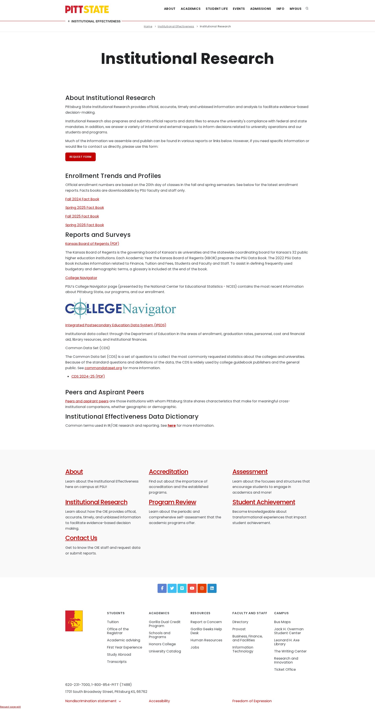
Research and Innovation (286, 660)
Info (280, 9)
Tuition (113, 621)
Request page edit (10, 706)
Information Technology (242, 649)
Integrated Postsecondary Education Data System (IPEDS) (115, 325)
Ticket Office (285, 669)
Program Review (172, 502)
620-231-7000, (77, 684)
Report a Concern (206, 621)
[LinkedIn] (212, 588)
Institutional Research (96, 502)
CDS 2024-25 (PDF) (88, 376)
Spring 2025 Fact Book (84, 207)
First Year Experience (124, 647)
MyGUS (296, 9)
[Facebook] (162, 588)
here (172, 425)
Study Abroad (119, 654)
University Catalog (165, 651)
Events (239, 9)
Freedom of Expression (252, 700)
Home (148, 26)
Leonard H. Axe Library (286, 642)
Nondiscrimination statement (91, 700)
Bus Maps (282, 621)
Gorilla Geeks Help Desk (206, 631)
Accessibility (159, 700)
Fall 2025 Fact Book (82, 216)
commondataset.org (103, 367)
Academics (191, 9)
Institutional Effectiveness (95, 21)
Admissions (260, 9)
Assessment (250, 471)
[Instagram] (202, 588)
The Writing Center (290, 651)
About (170, 9)
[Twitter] (172, 588)
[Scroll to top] (365, 702)
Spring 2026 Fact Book (84, 224)
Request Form (80, 157)
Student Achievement (263, 502)
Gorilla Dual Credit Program (165, 623)
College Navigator (81, 277)
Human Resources (206, 640)
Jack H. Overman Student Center (289, 631)
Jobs (195, 647)
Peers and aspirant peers (87, 401)
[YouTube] (192, 588)
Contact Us (81, 538)
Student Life (217, 9)
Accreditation (168, 471)
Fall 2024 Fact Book (82, 199)
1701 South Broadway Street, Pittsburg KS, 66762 (106, 691)
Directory (240, 621)
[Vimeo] (182, 588)
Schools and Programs (159, 634)
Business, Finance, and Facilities (247, 638)
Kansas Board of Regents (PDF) (92, 243)
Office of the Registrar (118, 631)
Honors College (162, 644)
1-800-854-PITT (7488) (111, 684)
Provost (239, 629)
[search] (307, 8)
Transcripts (117, 661)
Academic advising (123, 640)
